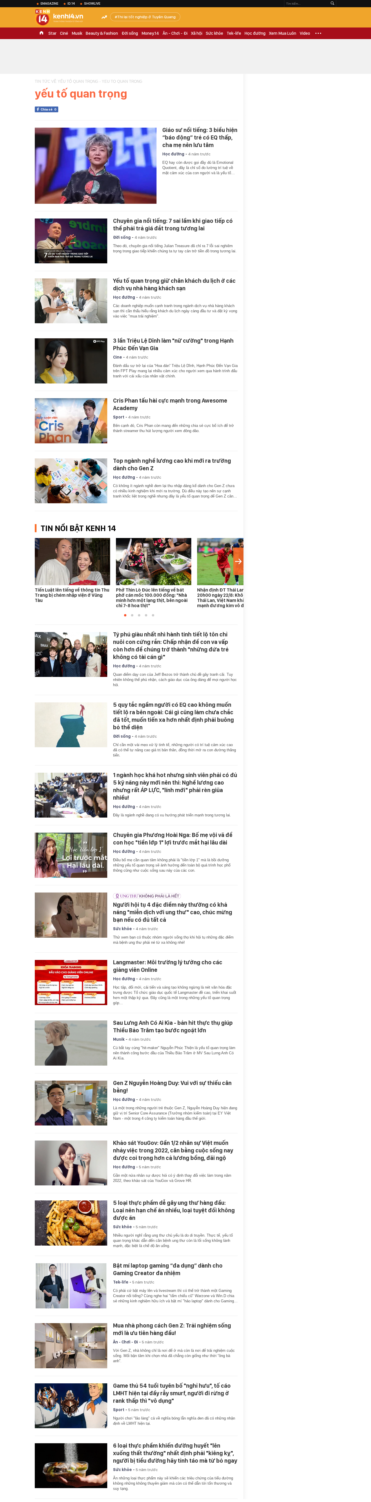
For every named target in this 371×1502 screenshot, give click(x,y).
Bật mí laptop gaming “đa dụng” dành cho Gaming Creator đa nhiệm (168, 1269)
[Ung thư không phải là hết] (174, 896)
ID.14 (71, 3)
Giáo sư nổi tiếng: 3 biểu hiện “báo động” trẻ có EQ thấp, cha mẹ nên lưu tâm (199, 137)
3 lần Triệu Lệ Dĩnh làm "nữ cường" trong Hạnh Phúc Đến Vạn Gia (173, 344)
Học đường (255, 33)
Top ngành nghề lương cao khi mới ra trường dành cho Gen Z (172, 464)
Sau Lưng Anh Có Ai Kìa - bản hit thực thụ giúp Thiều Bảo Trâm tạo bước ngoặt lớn (173, 1026)
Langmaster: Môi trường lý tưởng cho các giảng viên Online (167, 966)
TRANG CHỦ (41, 33)
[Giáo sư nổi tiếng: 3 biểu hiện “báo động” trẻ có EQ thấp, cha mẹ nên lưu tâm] (96, 166)
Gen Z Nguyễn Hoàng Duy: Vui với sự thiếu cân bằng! (172, 1086)
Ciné (64, 33)
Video (305, 33)
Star (52, 33)
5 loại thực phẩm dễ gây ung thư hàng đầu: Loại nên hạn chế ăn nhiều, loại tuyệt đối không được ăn (174, 1210)
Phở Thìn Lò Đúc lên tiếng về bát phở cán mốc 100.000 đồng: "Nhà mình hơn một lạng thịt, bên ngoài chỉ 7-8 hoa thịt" (152, 597)
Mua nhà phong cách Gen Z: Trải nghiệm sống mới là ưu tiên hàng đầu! (172, 1329)
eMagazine (49, 3)
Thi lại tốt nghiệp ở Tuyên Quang (146, 16)
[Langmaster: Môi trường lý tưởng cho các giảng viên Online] (71, 982)
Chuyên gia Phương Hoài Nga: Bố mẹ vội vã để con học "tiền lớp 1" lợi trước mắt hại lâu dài (172, 838)
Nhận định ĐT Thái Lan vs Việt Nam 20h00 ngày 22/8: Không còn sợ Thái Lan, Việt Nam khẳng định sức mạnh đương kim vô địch (233, 597)
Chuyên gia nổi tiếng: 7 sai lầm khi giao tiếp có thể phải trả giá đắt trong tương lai (173, 224)
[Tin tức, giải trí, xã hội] (64, 18)
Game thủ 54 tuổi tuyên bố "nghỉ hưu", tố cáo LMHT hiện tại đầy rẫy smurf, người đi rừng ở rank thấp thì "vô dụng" (172, 1393)
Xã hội (196, 33)
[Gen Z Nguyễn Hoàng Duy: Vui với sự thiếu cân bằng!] (71, 1103)
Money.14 (150, 33)
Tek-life (234, 33)
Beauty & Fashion (102, 33)
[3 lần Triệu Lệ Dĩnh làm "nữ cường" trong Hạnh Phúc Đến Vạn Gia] (71, 360)
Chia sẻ (49, 109)
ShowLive (92, 3)
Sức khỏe (214, 33)
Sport (118, 417)
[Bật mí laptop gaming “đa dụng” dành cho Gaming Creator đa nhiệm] (71, 1285)
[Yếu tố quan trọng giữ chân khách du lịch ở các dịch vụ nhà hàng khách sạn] (71, 301)
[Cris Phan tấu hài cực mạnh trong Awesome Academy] (71, 420)
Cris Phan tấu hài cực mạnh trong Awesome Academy (170, 404)
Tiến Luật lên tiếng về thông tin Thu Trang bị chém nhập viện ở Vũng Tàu (72, 595)
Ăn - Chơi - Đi (175, 33)
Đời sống (129, 33)
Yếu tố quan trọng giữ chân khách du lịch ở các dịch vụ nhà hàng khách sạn (174, 284)
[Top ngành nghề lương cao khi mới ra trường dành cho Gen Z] (71, 481)
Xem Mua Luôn (282, 33)
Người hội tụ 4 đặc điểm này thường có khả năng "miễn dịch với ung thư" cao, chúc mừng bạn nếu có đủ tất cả (172, 912)
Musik (77, 33)
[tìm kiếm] (332, 3)
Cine (117, 357)
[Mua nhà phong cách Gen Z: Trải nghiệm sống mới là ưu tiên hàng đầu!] (71, 1345)
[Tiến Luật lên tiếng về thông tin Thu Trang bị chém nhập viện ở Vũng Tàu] (72, 561)
